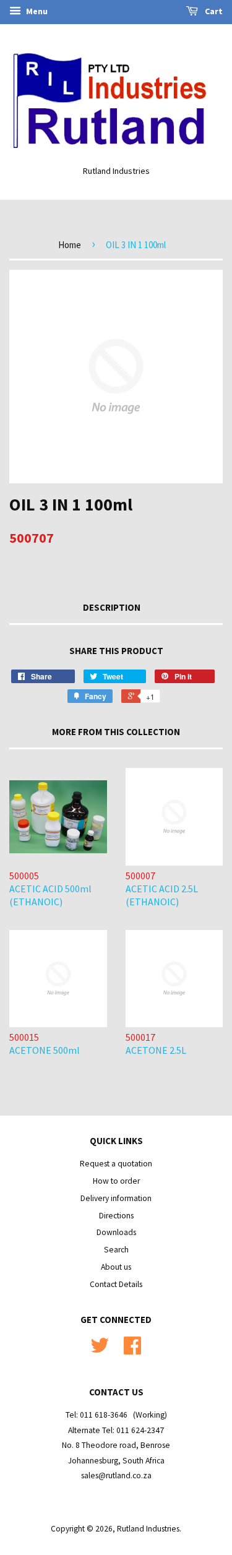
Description (111, 607)
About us (116, 1267)
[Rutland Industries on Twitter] (99, 1350)
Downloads (116, 1232)
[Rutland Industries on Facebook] (132, 1350)
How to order (116, 1181)
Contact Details (116, 1284)
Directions (116, 1215)
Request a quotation (116, 1163)
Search (116, 1249)
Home (69, 245)
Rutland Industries (148, 1528)
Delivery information (116, 1198)
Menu (36, 11)
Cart (213, 11)
